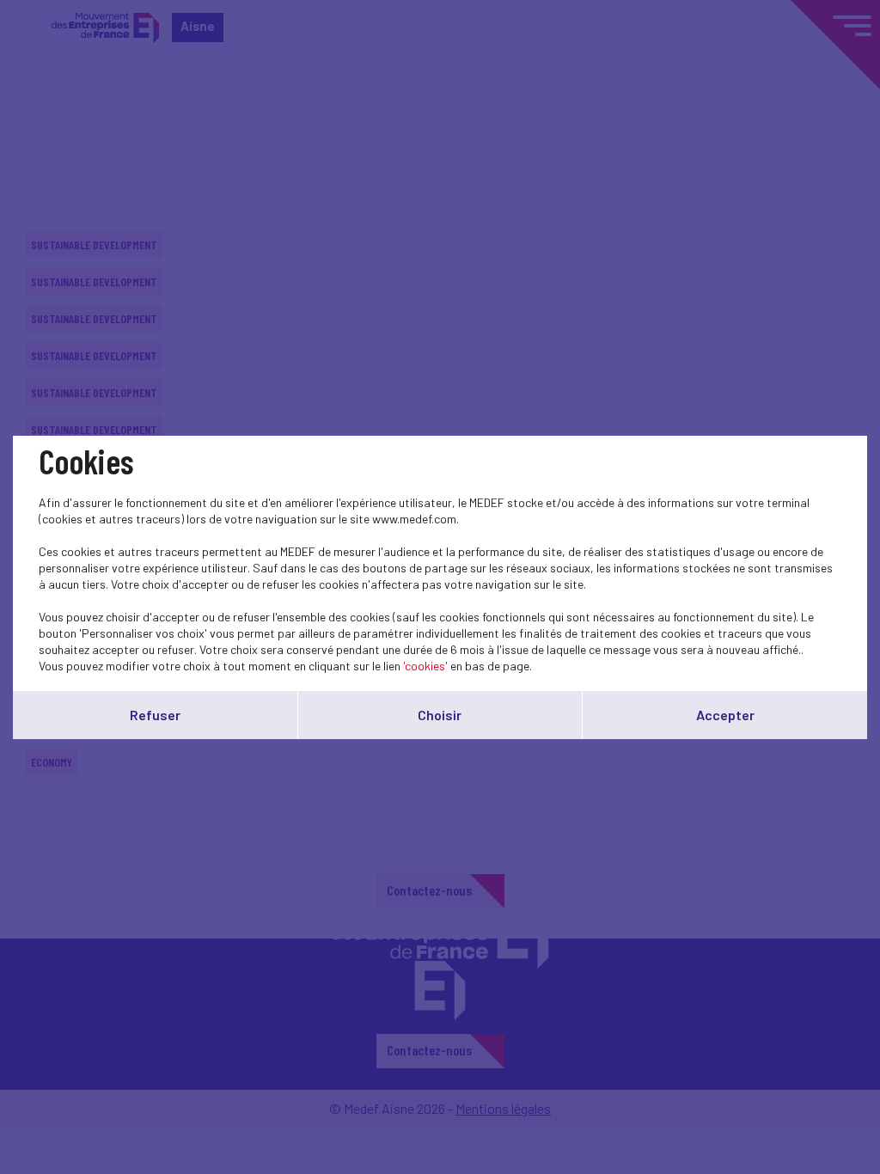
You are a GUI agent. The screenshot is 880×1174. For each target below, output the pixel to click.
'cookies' (425, 665)
